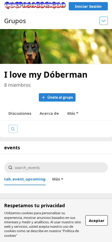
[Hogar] (35, 6)
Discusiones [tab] (19, 113)
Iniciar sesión (88, 6)
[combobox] (59, 168)
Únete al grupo (60, 97)
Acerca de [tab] (49, 113)
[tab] (25, 179)
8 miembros (17, 85)
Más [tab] (71, 113)
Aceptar (96, 220)
